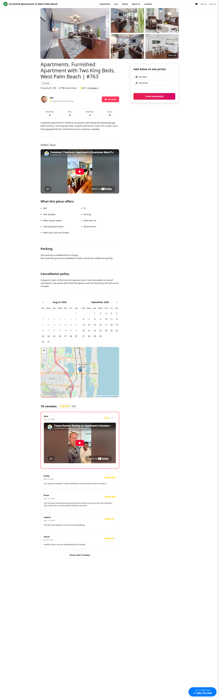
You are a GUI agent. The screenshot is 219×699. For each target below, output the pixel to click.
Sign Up (212, 4)
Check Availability (154, 96)
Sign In (203, 4)
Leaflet (96, 396)
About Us (136, 4)
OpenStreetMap (106, 396)
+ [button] (44, 350)
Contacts (148, 4)
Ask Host (112, 99)
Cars (116, 4)
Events (125, 4)
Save (47, 83)
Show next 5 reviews (80, 555)
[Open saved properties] (196, 4)
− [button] (44, 354)
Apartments (105, 4)
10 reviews (92, 88)
